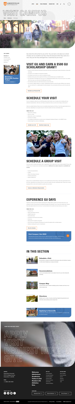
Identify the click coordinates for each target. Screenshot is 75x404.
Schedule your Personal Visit (34, 90)
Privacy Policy (52, 401)
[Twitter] (14, 393)
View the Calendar (32, 228)
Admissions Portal (37, 393)
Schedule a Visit (7, 57)
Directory (61, 378)
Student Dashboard (50, 393)
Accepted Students (49, 375)
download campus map (44, 125)
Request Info (52, 4)
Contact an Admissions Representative (36, 187)
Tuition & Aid (37, 378)
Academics (36, 376)
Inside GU (62, 380)
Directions (6, 62)
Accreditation (58, 401)
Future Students (49, 373)
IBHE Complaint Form (67, 401)
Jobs (61, 381)
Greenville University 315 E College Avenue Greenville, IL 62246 (9, 375)
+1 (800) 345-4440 (8, 381)
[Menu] (69, 4)
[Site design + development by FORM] (11, 401)
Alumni (61, 376)
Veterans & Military (49, 383)
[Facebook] (8, 393)
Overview (6, 55)
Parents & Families (49, 380)
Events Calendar (63, 375)
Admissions (36, 374)
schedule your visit (32, 125)
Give (57, 4)
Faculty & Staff (49, 378)
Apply (33, 4)
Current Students (49, 376)
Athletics (35, 383)
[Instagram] (5, 393)
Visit (37, 4)
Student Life (36, 381)
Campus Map (6, 60)
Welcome (35, 372)
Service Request (64, 393)
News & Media (63, 373)
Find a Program (43, 4)
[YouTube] (11, 393)
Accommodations (7, 59)
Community (48, 381)
